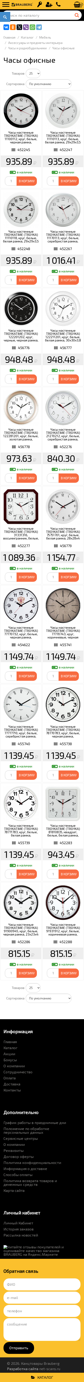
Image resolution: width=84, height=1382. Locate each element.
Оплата (10, 1078)
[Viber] (26, 27)
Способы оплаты (18, 1174)
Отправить (18, 1348)
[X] (19, 27)
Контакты (12, 1090)
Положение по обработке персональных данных (26, 1130)
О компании (14, 1066)
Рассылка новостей (21, 1235)
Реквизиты (14, 1150)
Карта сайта (14, 1190)
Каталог (11, 1047)
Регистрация (49, 4)
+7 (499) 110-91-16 (58, 4)
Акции (9, 1053)
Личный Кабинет (18, 1223)
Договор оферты (19, 1156)
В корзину (27, 181)
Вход (39, 4)
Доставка (12, 1084)
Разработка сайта (22, 1368)
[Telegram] (39, 27)
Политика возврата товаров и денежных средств (30, 1182)
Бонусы (10, 1060)
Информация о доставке (25, 1168)
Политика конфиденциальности (32, 1162)
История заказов (19, 1229)
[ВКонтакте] (6, 27)
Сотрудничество (18, 1072)
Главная (10, 1041)
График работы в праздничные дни (35, 1122)
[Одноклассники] (13, 27)
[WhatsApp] (32, 27)
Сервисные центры (21, 1138)
